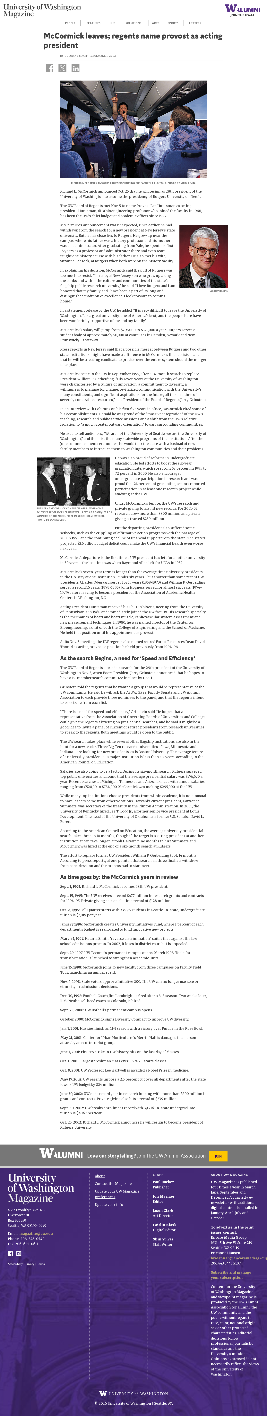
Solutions (133, 23)
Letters (195, 23)
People (70, 23)
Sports (173, 23)
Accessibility (15, 1264)
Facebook (12, 1253)
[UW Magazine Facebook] (48, 69)
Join (218, 1156)
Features (93, 23)
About (100, 1176)
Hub (112, 23)
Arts (155, 23)
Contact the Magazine (113, 1184)
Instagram (20, 1253)
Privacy (29, 1264)
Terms (41, 1264)
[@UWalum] (62, 69)
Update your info (109, 1205)
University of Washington (133, 1393)
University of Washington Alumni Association (60, 1153)
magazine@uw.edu (36, 1233)
